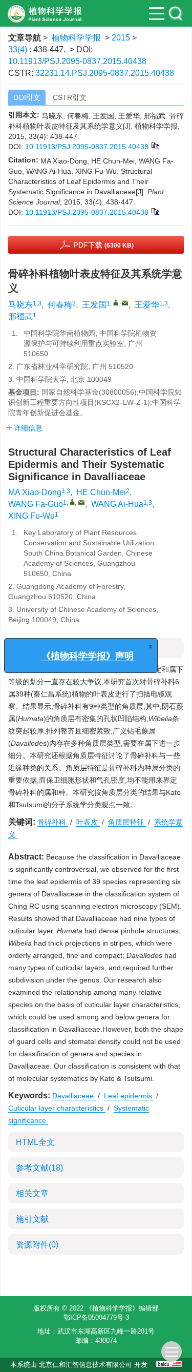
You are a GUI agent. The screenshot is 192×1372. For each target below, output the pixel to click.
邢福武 (20, 316)
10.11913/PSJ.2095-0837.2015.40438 (77, 61)
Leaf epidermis (129, 1096)
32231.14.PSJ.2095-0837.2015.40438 (104, 73)
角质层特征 (127, 822)
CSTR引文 (70, 97)
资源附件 (37, 1244)
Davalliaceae (74, 1096)
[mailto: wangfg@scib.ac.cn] (81, 502)
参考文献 (39, 1167)
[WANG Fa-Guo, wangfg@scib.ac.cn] (72, 502)
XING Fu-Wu (31, 515)
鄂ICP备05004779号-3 (96, 1317)
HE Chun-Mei (101, 492)
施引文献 (32, 1219)
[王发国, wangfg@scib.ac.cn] (115, 302)
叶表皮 (88, 822)
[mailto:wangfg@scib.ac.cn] (125, 302)
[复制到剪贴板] (154, 145)
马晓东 (20, 304)
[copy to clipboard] (154, 211)
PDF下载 (104, 245)
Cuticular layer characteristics (56, 1108)
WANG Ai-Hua (117, 504)
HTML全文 (35, 1142)
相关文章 (32, 1193)
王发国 (94, 304)
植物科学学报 (76, 37)
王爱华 (147, 304)
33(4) (18, 49)
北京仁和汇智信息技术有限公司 (85, 1364)
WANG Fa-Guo (35, 504)
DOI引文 (26, 97)
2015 (121, 37)
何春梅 (60, 304)
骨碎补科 (52, 822)
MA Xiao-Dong (34, 492)
